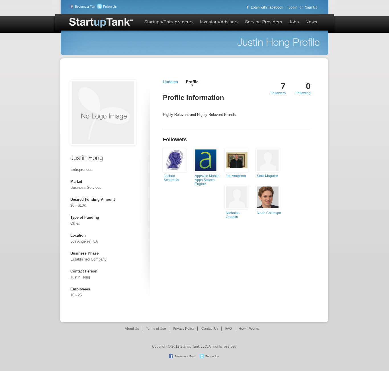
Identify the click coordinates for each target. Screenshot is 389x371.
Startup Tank (101, 23)
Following (303, 93)
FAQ (228, 329)
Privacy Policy (184, 329)
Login (292, 7)
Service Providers (263, 21)
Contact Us (209, 329)
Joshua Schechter (171, 178)
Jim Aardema (236, 176)
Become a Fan (85, 6)
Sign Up (311, 7)
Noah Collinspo (269, 213)
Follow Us (110, 6)
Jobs (294, 21)
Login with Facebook (267, 7)
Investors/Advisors (219, 21)
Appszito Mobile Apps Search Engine (207, 180)
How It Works (249, 329)
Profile (192, 81)
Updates (170, 81)
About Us (132, 329)
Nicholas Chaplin (232, 215)
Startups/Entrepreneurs (169, 21)
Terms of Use (156, 329)
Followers (278, 93)
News (311, 21)
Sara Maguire (267, 176)
